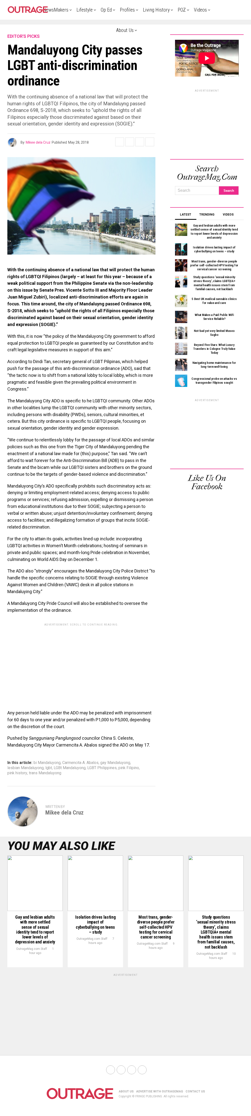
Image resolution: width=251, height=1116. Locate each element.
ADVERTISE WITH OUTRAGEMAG (159, 1091)
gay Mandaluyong (115, 763)
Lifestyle (84, 10)
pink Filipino (128, 768)
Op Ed (106, 10)
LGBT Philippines (102, 768)
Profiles (127, 10)
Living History (156, 10)
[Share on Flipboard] (139, 141)
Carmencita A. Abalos (80, 763)
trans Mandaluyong (45, 773)
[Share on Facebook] (119, 141)
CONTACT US (195, 1091)
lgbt (48, 768)
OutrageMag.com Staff (31, 949)
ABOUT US (126, 1091)
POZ (182, 10)
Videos (200, 10)
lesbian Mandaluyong (25, 768)
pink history (17, 773)
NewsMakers (55, 10)
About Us (125, 30)
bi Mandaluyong (47, 763)
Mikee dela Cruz (38, 142)
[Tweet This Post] (129, 141)
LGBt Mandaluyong (70, 768)
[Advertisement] (81, 662)
